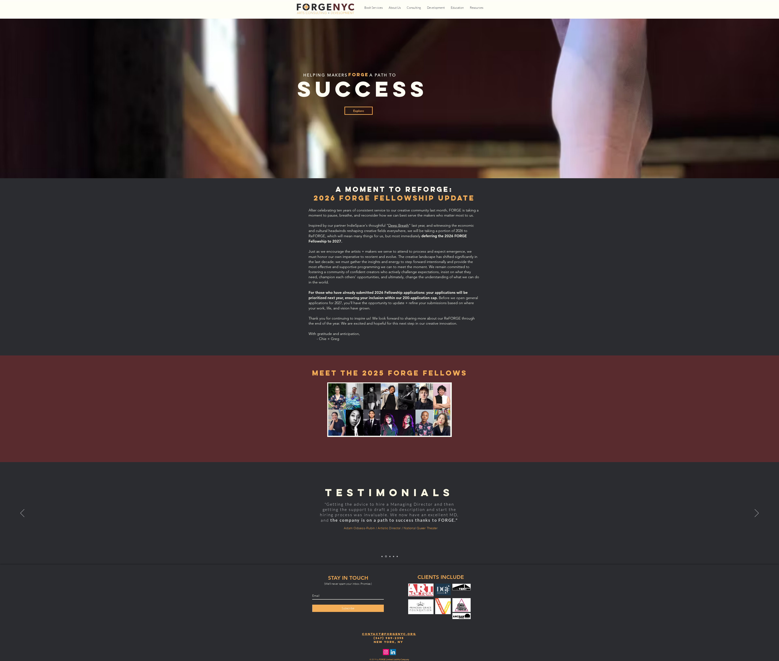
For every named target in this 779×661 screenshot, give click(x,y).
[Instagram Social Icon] (386, 652)
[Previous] (22, 513)
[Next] (757, 513)
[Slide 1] (382, 556)
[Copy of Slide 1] (385, 556)
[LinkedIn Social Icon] (393, 652)
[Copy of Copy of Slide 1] (397, 556)
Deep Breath (398, 225)
